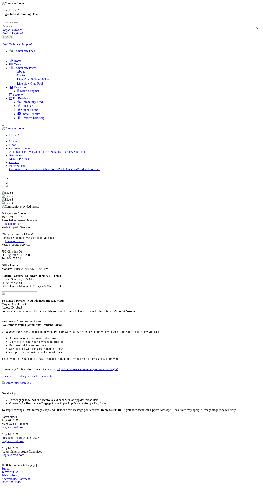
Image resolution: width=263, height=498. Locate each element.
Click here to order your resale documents (27, 376)
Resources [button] (15, 155)
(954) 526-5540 (11, 482)
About (13, 151)
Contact (21, 151)
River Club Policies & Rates (43, 151)
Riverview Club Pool (73, 151)
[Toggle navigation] (3, 125)
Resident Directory (88, 169)
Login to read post (13, 427)
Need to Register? (12, 33)
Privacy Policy (10, 475)
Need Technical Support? (17, 44)
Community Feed (19, 169)
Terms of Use (10, 472)
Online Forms (49, 169)
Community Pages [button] (20, 148)
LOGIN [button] (14, 10)
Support (6, 468)
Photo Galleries (67, 169)
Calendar (35, 169)
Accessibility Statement (16, 478)
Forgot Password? (12, 30)
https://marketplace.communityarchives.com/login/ (87, 369)
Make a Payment (19, 158)
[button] (135, 68)
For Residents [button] (17, 165)
